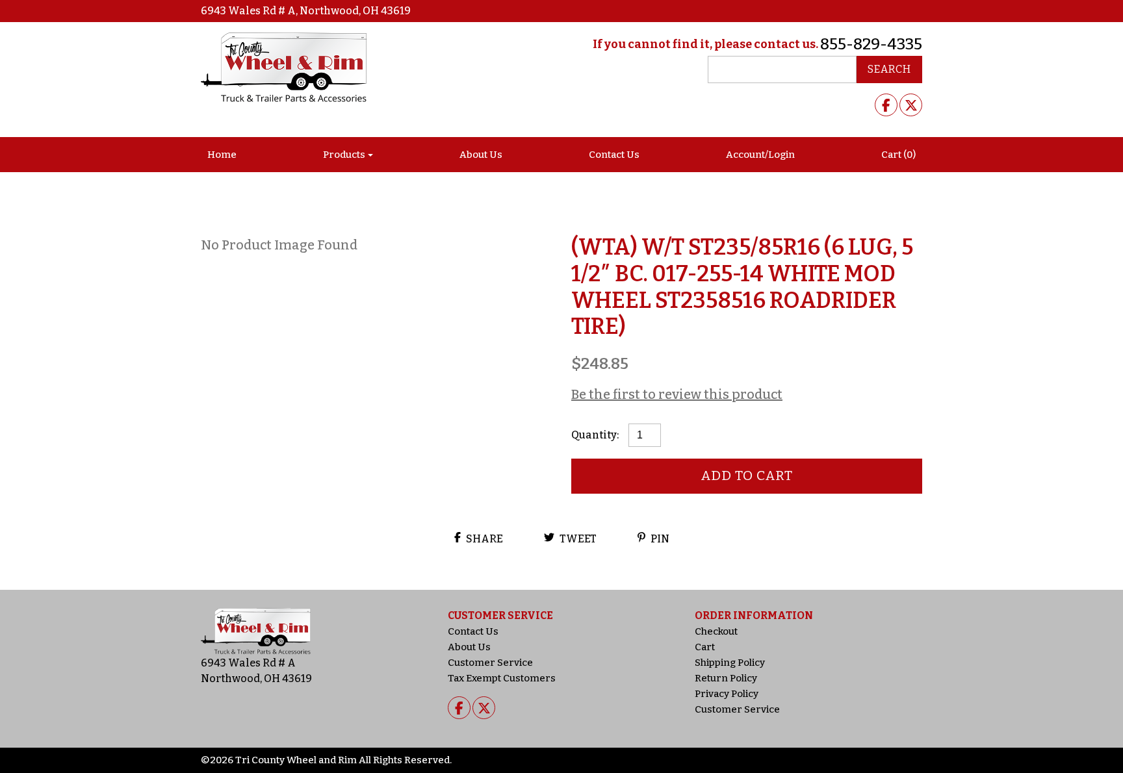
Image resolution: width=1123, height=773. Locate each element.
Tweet (577, 539)
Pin (659, 539)
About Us (480, 154)
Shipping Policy (730, 662)
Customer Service (490, 662)
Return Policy (726, 678)
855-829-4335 (871, 44)
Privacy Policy (726, 694)
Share (483, 539)
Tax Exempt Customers (502, 678)
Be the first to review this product (676, 394)
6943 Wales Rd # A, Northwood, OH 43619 (306, 11)
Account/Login (760, 154)
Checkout (716, 631)
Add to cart (747, 475)
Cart (705, 647)
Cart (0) (898, 154)
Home (222, 154)
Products (344, 154)
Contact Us (614, 154)
